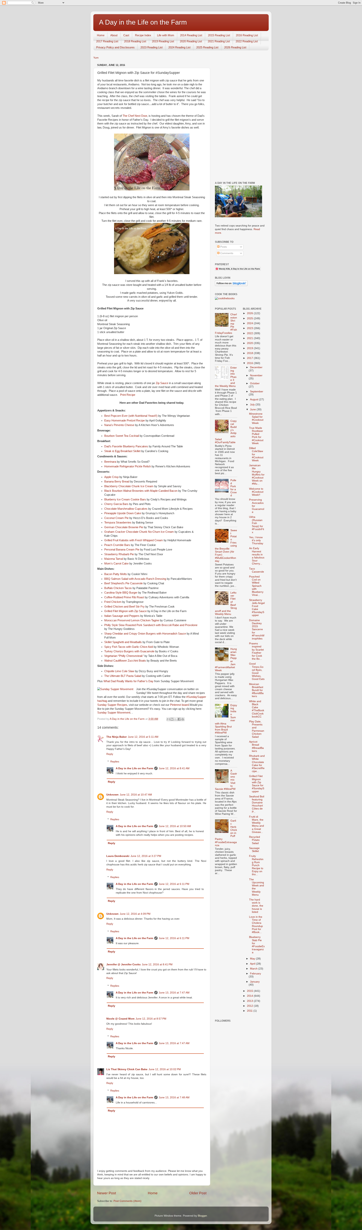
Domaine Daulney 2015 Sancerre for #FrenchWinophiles (256, 629)
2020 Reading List (191, 41)
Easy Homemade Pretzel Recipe (124, 420)
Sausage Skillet (254, 850)
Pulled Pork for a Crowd (233, 488)
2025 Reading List (207, 47)
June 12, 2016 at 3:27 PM (145, 856)
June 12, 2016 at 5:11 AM (143, 736)
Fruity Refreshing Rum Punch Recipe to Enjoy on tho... (256, 865)
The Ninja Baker (116, 736)
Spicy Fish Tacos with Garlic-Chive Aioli (128, 646)
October (255, 383)
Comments (226, 253)
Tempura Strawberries (117, 522)
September (256, 391)
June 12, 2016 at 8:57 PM (151, 1018)
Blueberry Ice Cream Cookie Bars (125, 499)
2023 (250, 328)
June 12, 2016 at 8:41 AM (174, 768)
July (252, 404)
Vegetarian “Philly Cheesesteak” (124, 655)
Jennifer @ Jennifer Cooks (123, 964)
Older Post (197, 1193)
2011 (250, 1010)
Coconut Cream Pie (116, 518)
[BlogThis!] (172, 719)
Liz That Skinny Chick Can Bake (126, 1069)
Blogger (202, 1215)
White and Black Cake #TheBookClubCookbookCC (256, 709)
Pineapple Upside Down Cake (122, 513)
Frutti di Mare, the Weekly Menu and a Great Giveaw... (256, 824)
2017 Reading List (107, 41)
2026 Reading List (235, 47)
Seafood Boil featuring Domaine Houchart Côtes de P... (256, 804)
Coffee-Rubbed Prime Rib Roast (124, 597)
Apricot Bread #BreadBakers (256, 746)
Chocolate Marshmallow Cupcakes (125, 508)
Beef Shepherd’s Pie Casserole (123, 583)
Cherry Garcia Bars (116, 504)
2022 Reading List (247, 41)
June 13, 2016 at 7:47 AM (174, 992)
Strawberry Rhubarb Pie (119, 554)
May (253, 958)
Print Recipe (127, 394)
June (253, 409)
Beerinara (110, 461)
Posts (223, 246)
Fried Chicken (112, 601)
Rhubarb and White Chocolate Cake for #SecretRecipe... (257, 764)
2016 (250, 363)
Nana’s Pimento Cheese (119, 425)
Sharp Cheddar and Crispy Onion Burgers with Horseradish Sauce (145, 633)
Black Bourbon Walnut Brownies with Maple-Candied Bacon (140, 490)
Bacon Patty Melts (115, 574)
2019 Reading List (163, 41)
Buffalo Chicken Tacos (118, 588)
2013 (250, 1001)
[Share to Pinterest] (183, 719)
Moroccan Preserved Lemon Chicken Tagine (131, 620)
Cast (126, 35)
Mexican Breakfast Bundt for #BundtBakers (256, 690)
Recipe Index (143, 35)
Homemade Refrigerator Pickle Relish (127, 466)
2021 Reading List (219, 41)
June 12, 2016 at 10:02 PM (165, 1069)
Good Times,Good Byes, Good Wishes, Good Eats (257, 671)
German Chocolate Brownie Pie (123, 527)
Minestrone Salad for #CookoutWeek (256, 418)
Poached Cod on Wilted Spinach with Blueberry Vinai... (256, 585)
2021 (250, 338)
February (255, 973)
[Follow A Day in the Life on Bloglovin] (231, 285)
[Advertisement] (240, 119)
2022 (250, 333)
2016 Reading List (247, 35)
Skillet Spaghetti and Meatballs (123, 642)
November (256, 375)
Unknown (112, 794)
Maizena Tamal (113, 558)
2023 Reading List (151, 47)
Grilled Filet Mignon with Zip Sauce (125, 611)
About (113, 35)
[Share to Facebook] (179, 719)
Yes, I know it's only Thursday (256, 540)
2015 (250, 991)
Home (100, 35)
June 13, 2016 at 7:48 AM (174, 1097)
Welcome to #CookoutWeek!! (256, 491)
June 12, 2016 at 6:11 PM (174, 884)
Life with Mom (165, 35)
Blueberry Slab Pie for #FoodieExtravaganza (257, 945)
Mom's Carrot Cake (116, 563)
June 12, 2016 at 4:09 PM (135, 913)
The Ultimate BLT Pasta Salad (122, 675)
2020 (250, 343)
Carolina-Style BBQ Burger (120, 592)
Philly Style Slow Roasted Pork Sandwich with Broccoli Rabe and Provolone (150, 625)
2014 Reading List (191, 35)
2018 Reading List (135, 41)
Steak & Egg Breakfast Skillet (122, 451)
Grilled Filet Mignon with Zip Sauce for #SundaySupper (256, 784)
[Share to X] (175, 719)
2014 (250, 995)
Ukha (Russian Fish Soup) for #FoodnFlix (256, 525)
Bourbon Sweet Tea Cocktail (121, 435)
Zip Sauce (162, 383)
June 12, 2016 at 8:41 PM (157, 964)
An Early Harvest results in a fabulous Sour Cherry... (256, 556)
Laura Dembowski (117, 856)
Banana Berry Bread (116, 481)
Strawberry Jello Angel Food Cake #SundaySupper (257, 608)
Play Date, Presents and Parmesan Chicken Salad (256, 729)
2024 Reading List (179, 47)
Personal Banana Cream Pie (121, 549)
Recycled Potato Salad (254, 840)
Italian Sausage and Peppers (122, 615)
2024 (250, 323)
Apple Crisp (111, 477)
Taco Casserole (256, 570)
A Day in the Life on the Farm (143, 22)
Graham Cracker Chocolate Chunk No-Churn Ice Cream (139, 531)
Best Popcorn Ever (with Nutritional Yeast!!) (130, 415)
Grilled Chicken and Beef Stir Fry (124, 606)
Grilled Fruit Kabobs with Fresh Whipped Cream (133, 540)
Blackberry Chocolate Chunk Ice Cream (128, 486)
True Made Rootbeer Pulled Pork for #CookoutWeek (256, 436)
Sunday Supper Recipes (112, 704)
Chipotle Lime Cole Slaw (119, 671)
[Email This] (168, 719)
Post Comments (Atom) (127, 1201)
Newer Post (106, 1193)
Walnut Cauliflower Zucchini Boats (125, 660)
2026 (250, 313)
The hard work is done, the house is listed (256, 905)
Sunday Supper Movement (113, 712)
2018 (250, 353)
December (256, 367)
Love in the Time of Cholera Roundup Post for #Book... (256, 924)
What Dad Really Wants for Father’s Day (128, 681)
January (255, 981)
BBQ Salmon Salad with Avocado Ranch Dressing (135, 578)
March (254, 968)
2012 (250, 1005)
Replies (114, 761)
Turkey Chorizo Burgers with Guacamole (129, 651)
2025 (250, 318)
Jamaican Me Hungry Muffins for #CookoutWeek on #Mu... (257, 474)
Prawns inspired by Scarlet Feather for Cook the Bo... (256, 651)
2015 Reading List (219, 35)
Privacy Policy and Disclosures (115, 47)
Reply (109, 754)
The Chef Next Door (135, 115)
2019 (250, 348)
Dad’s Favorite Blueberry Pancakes (126, 446)
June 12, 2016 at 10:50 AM (175, 826)
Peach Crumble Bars (117, 545)
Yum (96, 57)
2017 (250, 358)
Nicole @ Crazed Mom (120, 1018)
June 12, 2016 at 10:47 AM (136, 794)
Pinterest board (179, 704)
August (254, 399)
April (253, 963)
